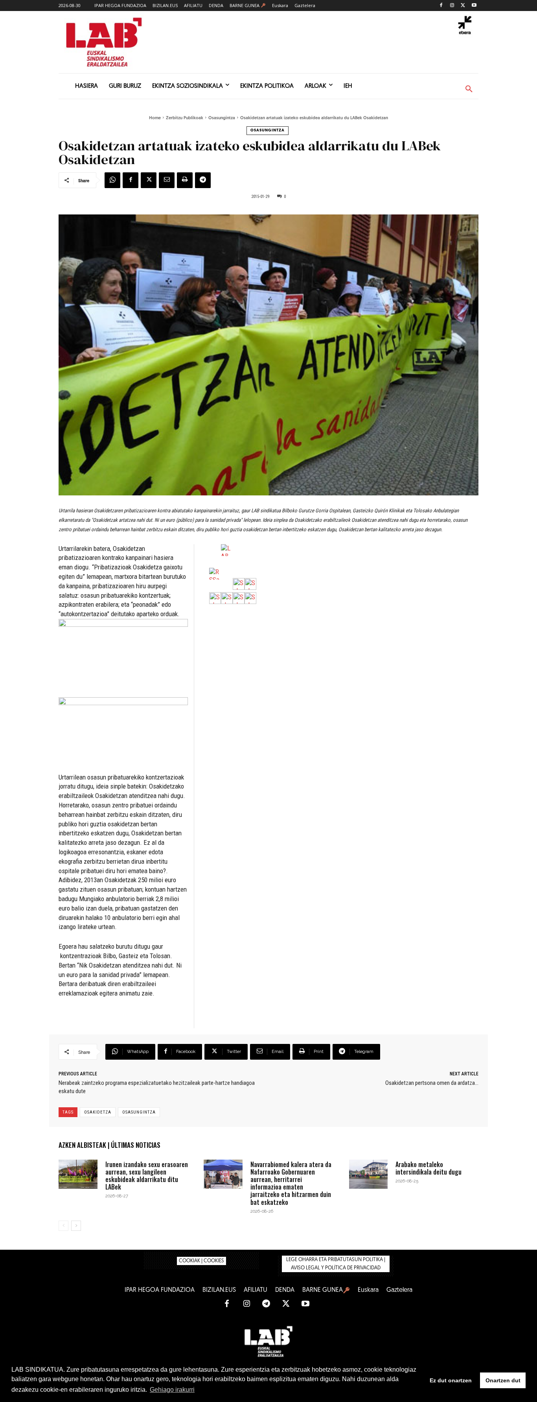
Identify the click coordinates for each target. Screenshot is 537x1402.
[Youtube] (473, 5)
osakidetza (97, 1112)
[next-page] (76, 1226)
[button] (469, 89)
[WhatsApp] (112, 180)
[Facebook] (441, 5)
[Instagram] (452, 5)
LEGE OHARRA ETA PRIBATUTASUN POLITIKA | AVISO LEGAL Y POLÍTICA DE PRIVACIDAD (335, 1264)
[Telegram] (203, 180)
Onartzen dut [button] (503, 1380)
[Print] (185, 180)
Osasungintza (221, 118)
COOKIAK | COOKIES (201, 1260)
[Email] (167, 180)
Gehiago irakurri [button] (172, 1389)
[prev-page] (63, 1226)
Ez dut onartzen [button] (451, 1380)
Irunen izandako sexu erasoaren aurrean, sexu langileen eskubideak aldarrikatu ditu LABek (146, 1176)
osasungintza (139, 1112)
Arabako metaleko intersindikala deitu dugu (428, 1168)
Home (155, 118)
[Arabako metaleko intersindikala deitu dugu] (368, 1174)
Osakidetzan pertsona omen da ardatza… (431, 1082)
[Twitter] (462, 5)
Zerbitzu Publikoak (184, 118)
